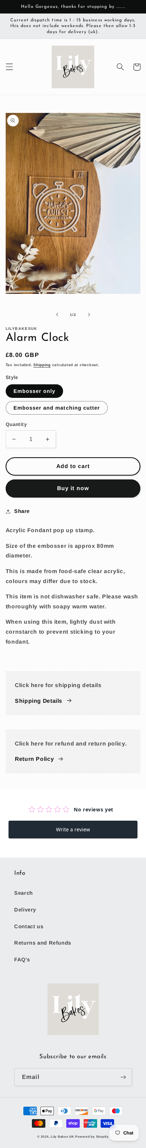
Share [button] (22, 511)
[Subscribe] (123, 1077)
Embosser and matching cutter (56, 408)
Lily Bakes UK (62, 1136)
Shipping (42, 365)
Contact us (28, 926)
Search (23, 893)
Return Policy (34, 759)
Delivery (25, 910)
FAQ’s (22, 959)
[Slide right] (89, 315)
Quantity (16, 424)
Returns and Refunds (42, 943)
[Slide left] (57, 315)
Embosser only (34, 391)
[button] (9, 67)
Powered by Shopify (91, 1136)
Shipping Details (38, 701)
